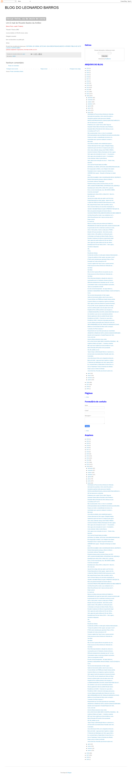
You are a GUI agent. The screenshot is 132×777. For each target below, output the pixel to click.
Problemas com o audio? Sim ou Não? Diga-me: (99, 124)
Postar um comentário (13, 65)
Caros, (89, 175)
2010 (87, 93)
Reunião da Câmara (93, 253)
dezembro (90, 97)
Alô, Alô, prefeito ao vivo (93, 349)
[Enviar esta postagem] (31, 54)
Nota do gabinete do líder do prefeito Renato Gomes (100, 316)
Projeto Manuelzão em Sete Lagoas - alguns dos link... (101, 200)
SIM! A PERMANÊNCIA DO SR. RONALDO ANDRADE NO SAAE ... (104, 324)
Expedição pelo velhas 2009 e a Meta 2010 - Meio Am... (101, 194)
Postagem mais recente (12, 69)
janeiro (89, 379)
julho (89, 108)
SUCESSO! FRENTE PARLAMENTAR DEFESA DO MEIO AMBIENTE (104, 213)
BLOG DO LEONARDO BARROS (32, 8)
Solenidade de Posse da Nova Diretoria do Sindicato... (101, 114)
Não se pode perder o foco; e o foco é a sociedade (100, 133)
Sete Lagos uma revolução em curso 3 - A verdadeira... (101, 156)
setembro (90, 104)
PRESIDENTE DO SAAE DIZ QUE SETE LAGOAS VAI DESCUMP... (104, 225)
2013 (87, 87)
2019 (87, 74)
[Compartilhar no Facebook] (39, 54)
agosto (89, 106)
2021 (87, 70)
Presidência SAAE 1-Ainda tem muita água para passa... (101, 320)
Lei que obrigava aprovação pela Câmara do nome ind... (101, 322)
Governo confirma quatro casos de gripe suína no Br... (101, 307)
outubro (90, 102)
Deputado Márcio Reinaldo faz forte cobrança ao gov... (101, 129)
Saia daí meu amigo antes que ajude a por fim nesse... (101, 198)
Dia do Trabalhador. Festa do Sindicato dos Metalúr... (100, 366)
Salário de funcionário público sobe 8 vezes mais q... (100, 297)
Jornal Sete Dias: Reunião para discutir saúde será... (100, 371)
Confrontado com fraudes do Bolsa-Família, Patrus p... (101, 236)
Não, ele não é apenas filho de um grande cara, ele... (100, 272)
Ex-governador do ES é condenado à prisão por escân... (101, 227)
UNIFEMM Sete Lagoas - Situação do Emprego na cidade (102, 173)
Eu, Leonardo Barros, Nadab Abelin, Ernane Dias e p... (101, 364)
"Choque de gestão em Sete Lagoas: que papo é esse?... (101, 257)
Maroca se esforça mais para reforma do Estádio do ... (101, 223)
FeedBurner (108, 58)
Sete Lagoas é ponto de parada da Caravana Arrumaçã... (101, 303)
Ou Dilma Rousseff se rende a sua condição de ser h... (101, 215)
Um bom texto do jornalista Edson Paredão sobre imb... (101, 354)
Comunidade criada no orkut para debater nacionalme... (101, 284)
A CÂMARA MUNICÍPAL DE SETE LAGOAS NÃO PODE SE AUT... (103, 312)
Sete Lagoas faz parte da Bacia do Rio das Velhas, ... (100, 240)
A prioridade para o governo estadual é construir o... (100, 139)
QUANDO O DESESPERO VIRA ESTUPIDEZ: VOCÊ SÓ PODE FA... (104, 291)
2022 (87, 68)
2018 (87, 77)
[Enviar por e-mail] (34, 54)
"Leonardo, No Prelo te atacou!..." (96, 328)
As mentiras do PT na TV (94, 131)
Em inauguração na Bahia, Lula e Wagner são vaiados (101, 169)
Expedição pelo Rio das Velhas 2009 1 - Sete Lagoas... (101, 244)
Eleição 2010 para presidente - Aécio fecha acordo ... (100, 232)
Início (87, 397)
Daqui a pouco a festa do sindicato (96, 368)
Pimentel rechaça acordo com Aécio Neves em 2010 (100, 183)
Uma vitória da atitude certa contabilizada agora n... (100, 143)
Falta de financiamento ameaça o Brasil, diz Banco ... (100, 179)
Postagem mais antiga (75, 69)
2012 (87, 89)
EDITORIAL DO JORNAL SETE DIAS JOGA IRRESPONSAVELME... (104, 166)
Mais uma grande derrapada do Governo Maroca (99, 211)
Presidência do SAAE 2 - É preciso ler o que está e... (100, 318)
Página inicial (44, 69)
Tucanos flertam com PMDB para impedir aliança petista (101, 299)
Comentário (90, 356)
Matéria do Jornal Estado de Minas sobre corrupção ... (101, 326)
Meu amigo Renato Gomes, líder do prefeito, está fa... (100, 204)
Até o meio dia (91, 196)
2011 (87, 91)
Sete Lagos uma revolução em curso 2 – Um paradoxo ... (101, 154)
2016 (87, 81)
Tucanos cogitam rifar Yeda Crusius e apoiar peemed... (101, 263)
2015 (87, 83)
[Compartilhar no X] (38, 54)
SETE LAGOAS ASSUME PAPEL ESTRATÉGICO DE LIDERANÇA (104, 185)
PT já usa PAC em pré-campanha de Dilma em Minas (101, 305)
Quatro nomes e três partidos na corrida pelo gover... (100, 234)
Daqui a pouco (91, 219)
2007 (87, 384)
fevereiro (90, 377)
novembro (90, 99)
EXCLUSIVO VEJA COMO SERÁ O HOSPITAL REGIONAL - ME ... (103, 341)
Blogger (69, 772)
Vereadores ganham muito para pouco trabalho (99, 118)
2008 (87, 382)
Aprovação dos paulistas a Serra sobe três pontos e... (101, 116)
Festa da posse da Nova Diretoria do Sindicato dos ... (100, 265)
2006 (87, 386)
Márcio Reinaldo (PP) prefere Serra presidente (99, 347)
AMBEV (14, 56)
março (89, 375)
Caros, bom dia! (91, 337)
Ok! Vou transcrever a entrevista (95, 122)
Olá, (89, 248)
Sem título (90, 267)
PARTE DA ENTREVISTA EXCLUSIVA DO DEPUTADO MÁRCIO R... (104, 120)
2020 (87, 72)
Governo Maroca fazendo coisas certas (97, 339)
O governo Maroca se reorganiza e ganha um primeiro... (101, 301)
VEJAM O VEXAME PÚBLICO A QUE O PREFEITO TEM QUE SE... (104, 209)
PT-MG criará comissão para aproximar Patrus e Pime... (101, 259)
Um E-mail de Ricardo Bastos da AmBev (97, 164)
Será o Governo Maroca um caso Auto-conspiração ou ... (101, 206)
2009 (87, 95)
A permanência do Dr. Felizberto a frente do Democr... (101, 280)
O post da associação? (93, 192)
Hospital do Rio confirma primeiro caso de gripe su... (100, 309)
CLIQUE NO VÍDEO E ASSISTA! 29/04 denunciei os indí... (101, 202)
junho (89, 110)
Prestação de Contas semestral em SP (97, 261)
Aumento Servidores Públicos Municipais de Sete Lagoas (102, 152)
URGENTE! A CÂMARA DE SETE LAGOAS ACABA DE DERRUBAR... (104, 333)
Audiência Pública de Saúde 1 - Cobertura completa (100, 343)
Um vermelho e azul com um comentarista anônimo (100, 314)
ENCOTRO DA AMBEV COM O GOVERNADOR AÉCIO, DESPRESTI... (104, 177)
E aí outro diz (91, 221)
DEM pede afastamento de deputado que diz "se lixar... (101, 282)
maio (89, 112)
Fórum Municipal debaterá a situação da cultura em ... (101, 278)
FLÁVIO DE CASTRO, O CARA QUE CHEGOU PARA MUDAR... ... (103, 255)
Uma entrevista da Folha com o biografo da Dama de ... (101, 358)
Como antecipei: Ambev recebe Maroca (97, 158)
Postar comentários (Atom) (16, 71)
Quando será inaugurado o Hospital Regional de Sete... (101, 335)
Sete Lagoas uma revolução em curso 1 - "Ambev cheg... (101, 160)
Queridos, (90, 162)
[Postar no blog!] (36, 54)
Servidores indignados (93, 246)
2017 (87, 79)
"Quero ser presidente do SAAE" (95, 286)
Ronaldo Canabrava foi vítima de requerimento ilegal (100, 238)
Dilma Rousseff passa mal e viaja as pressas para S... (101, 217)
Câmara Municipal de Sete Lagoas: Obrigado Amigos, (101, 145)
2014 (87, 85)
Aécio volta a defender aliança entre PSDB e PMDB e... (101, 150)
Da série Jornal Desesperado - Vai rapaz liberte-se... (100, 288)
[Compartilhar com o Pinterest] (41, 54)
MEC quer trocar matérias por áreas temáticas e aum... (101, 345)
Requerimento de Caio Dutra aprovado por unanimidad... (101, 330)
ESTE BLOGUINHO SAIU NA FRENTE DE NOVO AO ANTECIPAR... (104, 135)
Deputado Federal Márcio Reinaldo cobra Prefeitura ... (101, 126)
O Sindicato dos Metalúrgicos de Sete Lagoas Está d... (101, 362)
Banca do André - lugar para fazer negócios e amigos (101, 360)
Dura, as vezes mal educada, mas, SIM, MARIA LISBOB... (101, 190)
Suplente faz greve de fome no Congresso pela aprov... (101, 147)
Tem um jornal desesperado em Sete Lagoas (98, 295)
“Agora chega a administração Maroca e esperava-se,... (101, 352)
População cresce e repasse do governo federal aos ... (101, 171)
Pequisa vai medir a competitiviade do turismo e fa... (100, 137)
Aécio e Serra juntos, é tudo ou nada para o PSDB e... (101, 229)
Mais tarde (90, 141)
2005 (87, 388)
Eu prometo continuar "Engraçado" (96, 181)
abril (89, 373)
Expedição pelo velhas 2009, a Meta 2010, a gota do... (101, 187)
